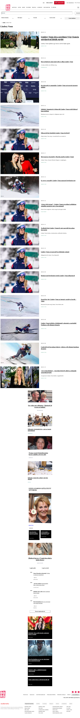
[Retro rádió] (56, 3)
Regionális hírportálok (29, 703)
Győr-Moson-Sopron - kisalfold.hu (43, 709)
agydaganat (43, 536)
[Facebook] (78, 692)
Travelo (34, 7)
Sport (23, 7)
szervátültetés (40, 563)
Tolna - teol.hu (69, 706)
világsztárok (31, 674)
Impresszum (32, 694)
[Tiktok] (73, 692)
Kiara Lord (35, 597)
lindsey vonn (43, 116)
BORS (4, 22)
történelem (30, 433)
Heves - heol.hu (41, 712)
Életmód (28, 7)
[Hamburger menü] (3, 7)
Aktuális (14, 7)
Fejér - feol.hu (41, 708)
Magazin (51, 703)
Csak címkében (72, 18)
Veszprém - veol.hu (69, 709)
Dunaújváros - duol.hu (42, 706)
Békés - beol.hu (27, 709)
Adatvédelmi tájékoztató (40, 694)
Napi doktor (46, 7)
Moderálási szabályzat (61, 694)
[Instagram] (76, 692)
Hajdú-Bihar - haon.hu (42, 711)
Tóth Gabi (30, 684)
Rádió (71, 703)
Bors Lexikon (49, 2)
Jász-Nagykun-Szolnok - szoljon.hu (58, 706)
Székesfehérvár (70, 2)
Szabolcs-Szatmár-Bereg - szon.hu (57, 712)
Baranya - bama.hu (27, 708)
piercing (30, 663)
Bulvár (57, 703)
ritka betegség (40, 410)
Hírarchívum (25, 694)
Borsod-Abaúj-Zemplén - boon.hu (29, 711)
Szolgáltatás (64, 703)
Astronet (39, 7)
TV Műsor (53, 7)
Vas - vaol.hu (68, 708)
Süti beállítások (75, 694)
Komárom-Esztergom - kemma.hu (57, 708)
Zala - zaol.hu (68, 711)
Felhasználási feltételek (51, 694)
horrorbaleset (44, 67)
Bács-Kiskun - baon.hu (28, 706)
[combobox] (8, 17)
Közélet (38, 703)
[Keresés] (78, 7)
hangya (29, 482)
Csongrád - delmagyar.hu (28, 712)
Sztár (19, 7)
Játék (43, 2)
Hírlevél (68, 694)
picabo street (43, 211)
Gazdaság (44, 703)
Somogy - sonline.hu (55, 711)
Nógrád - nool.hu (55, 709)
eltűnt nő (31, 457)
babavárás (31, 538)
